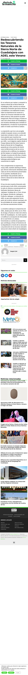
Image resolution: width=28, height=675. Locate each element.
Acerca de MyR (16, 516)
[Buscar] (25, 260)
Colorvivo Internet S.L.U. (14, 534)
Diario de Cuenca (18, 522)
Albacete (3, 522)
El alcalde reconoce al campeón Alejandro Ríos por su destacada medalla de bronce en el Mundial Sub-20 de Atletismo (13, 447)
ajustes (12, 670)
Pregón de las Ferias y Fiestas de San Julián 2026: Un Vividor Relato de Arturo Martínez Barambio (14, 426)
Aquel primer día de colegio (10, 299)
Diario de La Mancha (19, 524)
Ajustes (17, 672)
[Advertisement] (14, 21)
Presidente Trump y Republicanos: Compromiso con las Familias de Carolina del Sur (13, 503)
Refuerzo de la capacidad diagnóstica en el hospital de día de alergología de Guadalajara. (14, 461)
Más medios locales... (19, 527)
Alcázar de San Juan (5, 524)
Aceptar (4, 672)
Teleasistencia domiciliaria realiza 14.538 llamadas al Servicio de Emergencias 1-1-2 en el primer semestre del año (13, 382)
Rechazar (11, 672)
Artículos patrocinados (8, 514)
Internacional (5, 37)
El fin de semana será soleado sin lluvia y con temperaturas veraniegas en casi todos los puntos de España (20, 333)
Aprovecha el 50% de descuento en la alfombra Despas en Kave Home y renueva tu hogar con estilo (13, 404)
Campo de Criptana (5, 527)
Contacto (10, 516)
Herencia (17, 526)
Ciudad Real (3, 529)
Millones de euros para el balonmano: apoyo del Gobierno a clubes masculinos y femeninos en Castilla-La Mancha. (14, 454)
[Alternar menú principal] (25, 3)
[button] (14, 542)
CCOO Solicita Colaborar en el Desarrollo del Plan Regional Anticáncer (13, 482)
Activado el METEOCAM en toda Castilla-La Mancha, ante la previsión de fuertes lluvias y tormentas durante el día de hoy (20, 356)
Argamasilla (3, 526)
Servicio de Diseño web (19, 514)
